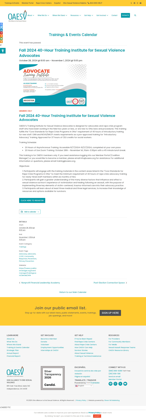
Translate (94, 382)
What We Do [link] (42, 15)
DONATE (125, 15)
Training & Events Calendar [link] (18, 347)
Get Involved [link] (101, 15)
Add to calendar (30, 212)
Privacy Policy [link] (81, 400)
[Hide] (1, 45)
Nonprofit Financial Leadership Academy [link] (40, 282)
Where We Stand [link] (58, 15)
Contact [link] (114, 15)
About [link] (30, 15)
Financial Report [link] (13, 356)
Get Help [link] (87, 15)
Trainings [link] (22, 247)
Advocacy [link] (23, 254)
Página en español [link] (82, 376)
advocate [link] (32, 254)
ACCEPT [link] (97, 416)
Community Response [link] (26, 257)
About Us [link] (10, 339)
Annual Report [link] (13, 353)
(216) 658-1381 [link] (114, 373)
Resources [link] (75, 15)
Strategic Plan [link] (13, 350)
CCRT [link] (21, 256)
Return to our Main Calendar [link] (73, 292)
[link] (3, 50)
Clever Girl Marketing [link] (111, 400)
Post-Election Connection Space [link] (109, 282)
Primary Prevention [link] (26, 261)
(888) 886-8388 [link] (115, 371)
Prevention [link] (32, 258)
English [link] (81, 386)
